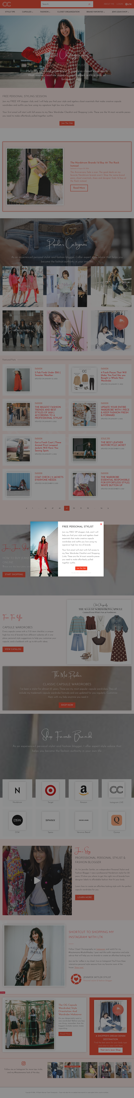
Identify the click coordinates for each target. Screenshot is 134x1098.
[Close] (101, 524)
